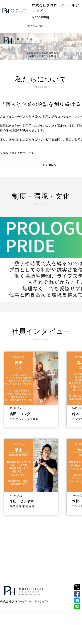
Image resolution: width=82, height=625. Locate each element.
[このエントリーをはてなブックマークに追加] (77, 600)
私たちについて (37, 25)
